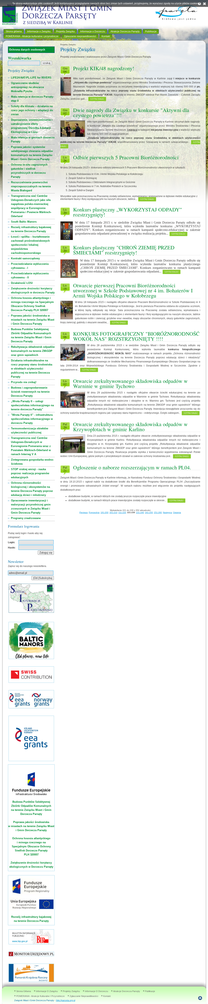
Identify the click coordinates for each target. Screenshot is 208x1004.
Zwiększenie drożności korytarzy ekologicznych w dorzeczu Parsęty (33, 290)
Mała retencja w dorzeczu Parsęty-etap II (32, 98)
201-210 (113, 512)
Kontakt (106, 36)
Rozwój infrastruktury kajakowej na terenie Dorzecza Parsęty (31, 229)
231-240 (140, 512)
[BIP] (31, 943)
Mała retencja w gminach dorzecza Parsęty (32, 139)
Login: (11, 542)
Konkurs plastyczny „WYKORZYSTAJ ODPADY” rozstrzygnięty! (127, 212)
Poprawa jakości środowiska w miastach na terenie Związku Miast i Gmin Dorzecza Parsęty (32, 319)
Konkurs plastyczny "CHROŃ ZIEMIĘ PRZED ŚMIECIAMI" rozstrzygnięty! (123, 250)
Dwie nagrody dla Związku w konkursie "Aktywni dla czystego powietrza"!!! (131, 112)
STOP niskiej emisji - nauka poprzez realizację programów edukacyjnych (30, 473)
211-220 (122, 512)
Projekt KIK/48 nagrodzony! (103, 68)
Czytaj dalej (97, 99)
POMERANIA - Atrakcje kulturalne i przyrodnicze (32, 36)
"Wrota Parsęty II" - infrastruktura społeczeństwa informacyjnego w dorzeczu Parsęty (32, 418)
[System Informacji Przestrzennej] (31, 611)
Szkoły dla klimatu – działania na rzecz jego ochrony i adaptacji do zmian (32, 110)
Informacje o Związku (39, 31)
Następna (167, 512)
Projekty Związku (65, 31)
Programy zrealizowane (26, 518)
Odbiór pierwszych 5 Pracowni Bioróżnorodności (126, 157)
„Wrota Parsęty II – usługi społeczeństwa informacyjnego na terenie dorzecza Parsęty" (32, 405)
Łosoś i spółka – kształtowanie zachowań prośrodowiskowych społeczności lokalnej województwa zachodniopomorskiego (30, 244)
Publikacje (151, 31)
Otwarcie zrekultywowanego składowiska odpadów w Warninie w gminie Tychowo (130, 383)
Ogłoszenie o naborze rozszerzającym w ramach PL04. (132, 467)
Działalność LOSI (22, 282)
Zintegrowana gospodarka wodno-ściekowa (32, 461)
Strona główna (14, 31)
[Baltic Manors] (31, 658)
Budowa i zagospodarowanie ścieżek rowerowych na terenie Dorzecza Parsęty (30, 391)
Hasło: (11, 547)
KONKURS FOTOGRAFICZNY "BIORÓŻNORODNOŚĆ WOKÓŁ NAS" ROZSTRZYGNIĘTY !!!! (136, 336)
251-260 (158, 512)
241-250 (149, 512)
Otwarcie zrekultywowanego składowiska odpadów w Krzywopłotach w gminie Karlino (130, 427)
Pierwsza (83, 512)
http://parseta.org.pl (65, 1000)
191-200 (104, 512)
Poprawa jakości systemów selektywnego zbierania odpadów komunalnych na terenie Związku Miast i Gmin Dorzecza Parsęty (32, 153)
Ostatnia (177, 512)
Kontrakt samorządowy (25, 258)
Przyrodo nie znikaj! (23, 382)
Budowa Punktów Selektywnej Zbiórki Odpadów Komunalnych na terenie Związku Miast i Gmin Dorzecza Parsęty (31, 335)
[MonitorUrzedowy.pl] (31, 955)
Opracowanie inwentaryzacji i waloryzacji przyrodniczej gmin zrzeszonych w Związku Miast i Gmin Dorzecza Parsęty (31, 506)
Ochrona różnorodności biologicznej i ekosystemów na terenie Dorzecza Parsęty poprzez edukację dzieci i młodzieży (32, 489)
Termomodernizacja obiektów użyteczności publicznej (29, 430)
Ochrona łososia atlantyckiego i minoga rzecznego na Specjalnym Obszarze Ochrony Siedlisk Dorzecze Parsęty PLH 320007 (32, 304)
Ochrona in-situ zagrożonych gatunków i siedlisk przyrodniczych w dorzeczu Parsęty (29, 170)
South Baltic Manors (24, 221)
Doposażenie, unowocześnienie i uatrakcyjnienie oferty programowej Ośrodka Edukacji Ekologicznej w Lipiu (31, 126)
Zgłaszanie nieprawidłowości (80, 36)
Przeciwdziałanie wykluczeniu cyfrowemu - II (30, 275)
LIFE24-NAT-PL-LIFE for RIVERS (31, 77)
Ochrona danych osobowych (27, 49)
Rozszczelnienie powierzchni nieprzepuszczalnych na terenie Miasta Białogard (31, 186)
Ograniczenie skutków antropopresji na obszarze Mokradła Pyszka (27, 87)
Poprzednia (94, 512)
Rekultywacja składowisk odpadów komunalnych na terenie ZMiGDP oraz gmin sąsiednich (33, 351)
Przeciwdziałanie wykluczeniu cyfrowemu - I (30, 265)
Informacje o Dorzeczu (92, 31)
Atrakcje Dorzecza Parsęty (125, 31)
